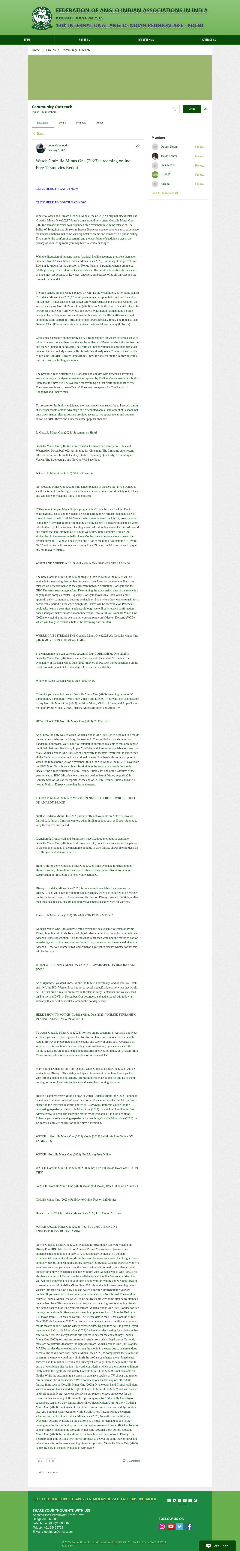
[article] (88, 811)
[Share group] (206, 109)
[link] (42, 122)
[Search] (174, 109)
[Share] (138, 145)
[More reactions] (51, 1460)
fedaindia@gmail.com (58, 1531)
